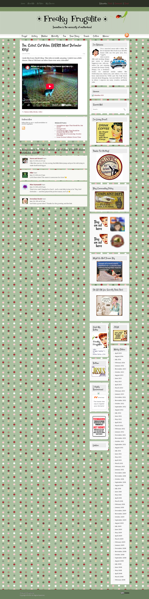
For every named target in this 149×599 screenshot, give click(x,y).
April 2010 (118, 498)
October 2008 (119, 555)
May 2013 (118, 381)
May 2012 (118, 419)
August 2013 (119, 375)
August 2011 (119, 447)
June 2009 (118, 529)
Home (23, 3)
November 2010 (120, 476)
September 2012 (120, 407)
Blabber (44, 36)
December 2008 (120, 548)
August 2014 (119, 356)
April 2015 (118, 353)
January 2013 (119, 394)
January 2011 (119, 470)
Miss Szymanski (35, 184)
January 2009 (119, 545)
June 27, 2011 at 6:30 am (37, 161)
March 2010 (119, 501)
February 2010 (120, 504)
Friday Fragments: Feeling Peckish (33, 144)
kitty (31, 112)
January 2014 (119, 366)
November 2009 (120, 514)
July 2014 (118, 359)
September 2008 (120, 558)
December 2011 (120, 435)
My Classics (50, 3)
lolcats (35, 112)
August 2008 (119, 561)
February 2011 (120, 466)
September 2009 (120, 520)
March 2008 (119, 577)
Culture (96, 36)
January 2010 (119, 507)
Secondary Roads (36, 199)
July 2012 (118, 413)
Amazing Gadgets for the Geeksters (74, 144)
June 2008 (118, 567)
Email (127, 3)
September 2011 (120, 444)
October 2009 (119, 517)
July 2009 (118, 526)
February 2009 (120, 542)
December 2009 (120, 510)
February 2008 (120, 580)
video (40, 112)
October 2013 (119, 372)
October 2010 (119, 479)
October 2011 (119, 441)
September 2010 (120, 482)
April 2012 (118, 422)
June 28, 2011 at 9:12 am (37, 201)
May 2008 (118, 570)
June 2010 (118, 492)
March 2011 (119, 463)
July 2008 (118, 564)
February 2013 (120, 391)
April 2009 (118, 536)
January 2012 (119, 432)
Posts (110, 3)
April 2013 (118, 385)
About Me (30, 3)
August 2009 (119, 523)
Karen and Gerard (36, 158)
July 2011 (118, 451)
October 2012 (119, 403)
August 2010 (119, 485)
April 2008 (118, 573)
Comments (118, 3)
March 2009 (119, 539)
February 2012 (120, 429)
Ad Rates (40, 3)
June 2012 (118, 416)
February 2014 (120, 363)
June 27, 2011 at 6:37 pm (37, 175)
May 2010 (118, 495)
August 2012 (119, 410)
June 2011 (118, 454)
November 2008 (120, 551)
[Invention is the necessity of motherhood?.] (76, 31)
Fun (64, 36)
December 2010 (120, 473)
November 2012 (120, 400)
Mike (31, 173)
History (34, 36)
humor (26, 112)
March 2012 (119, 425)
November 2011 (120, 438)
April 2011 (118, 460)
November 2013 (120, 369)
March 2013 (119, 388)
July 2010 (118, 488)
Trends (86, 36)
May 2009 (118, 532)
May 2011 (118, 457)
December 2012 (120, 397)
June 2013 (118, 378)
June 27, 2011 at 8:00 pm (38, 187)
